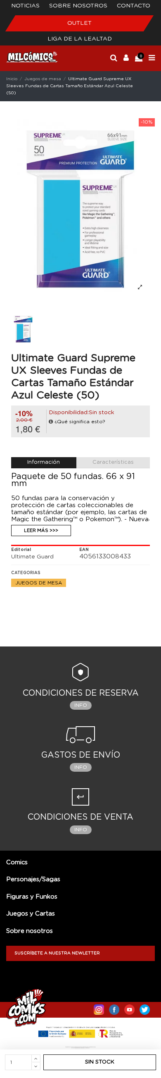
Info (80, 705)
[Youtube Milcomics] (129, 1007)
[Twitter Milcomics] (145, 1007)
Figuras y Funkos (31, 897)
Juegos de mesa (38, 582)
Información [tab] (43, 462)
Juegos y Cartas (30, 914)
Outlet (79, 23)
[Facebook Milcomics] (114, 1007)
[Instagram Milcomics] (99, 1007)
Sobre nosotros (78, 6)
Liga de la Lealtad (79, 39)
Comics (17, 862)
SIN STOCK (99, 1062)
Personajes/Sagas (33, 879)
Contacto (133, 6)
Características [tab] (113, 462)
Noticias (25, 6)
